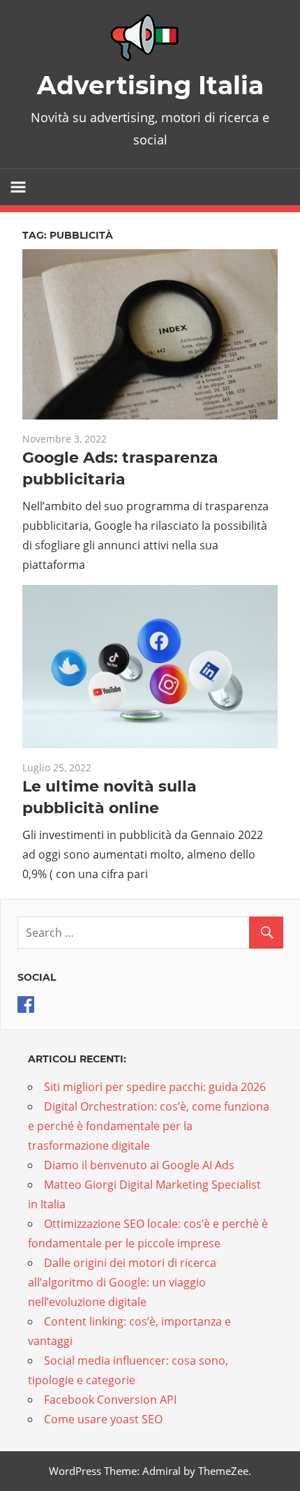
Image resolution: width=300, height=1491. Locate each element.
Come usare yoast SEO (103, 1419)
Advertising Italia (150, 85)
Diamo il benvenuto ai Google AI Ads (139, 1165)
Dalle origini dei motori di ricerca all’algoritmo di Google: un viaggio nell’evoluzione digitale (122, 1282)
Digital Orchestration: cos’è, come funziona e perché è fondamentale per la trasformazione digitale (148, 1126)
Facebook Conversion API (110, 1399)
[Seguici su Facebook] (25, 1008)
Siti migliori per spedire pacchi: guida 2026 (155, 1087)
